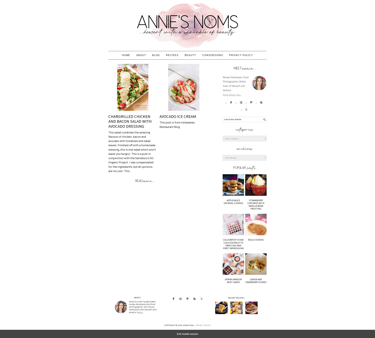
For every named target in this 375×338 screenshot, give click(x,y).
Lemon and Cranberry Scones (255, 281)
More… (140, 312)
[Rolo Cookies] (256, 224)
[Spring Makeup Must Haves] (233, 264)
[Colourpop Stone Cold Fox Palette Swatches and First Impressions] (233, 224)
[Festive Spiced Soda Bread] (251, 308)
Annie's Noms (187, 24)
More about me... (232, 94)
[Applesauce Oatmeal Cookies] (233, 185)
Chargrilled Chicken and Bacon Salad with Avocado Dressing (130, 121)
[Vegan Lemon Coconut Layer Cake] (221, 308)
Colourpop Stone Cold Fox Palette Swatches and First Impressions (233, 244)
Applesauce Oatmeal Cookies (233, 202)
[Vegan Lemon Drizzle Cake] (236, 308)
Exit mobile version (187, 333)
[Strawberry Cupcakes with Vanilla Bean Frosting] (256, 185)
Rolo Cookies (256, 239)
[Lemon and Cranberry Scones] (256, 264)
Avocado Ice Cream (178, 116)
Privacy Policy (203, 325)
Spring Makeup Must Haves (233, 281)
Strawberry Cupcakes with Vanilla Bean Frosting (255, 204)
